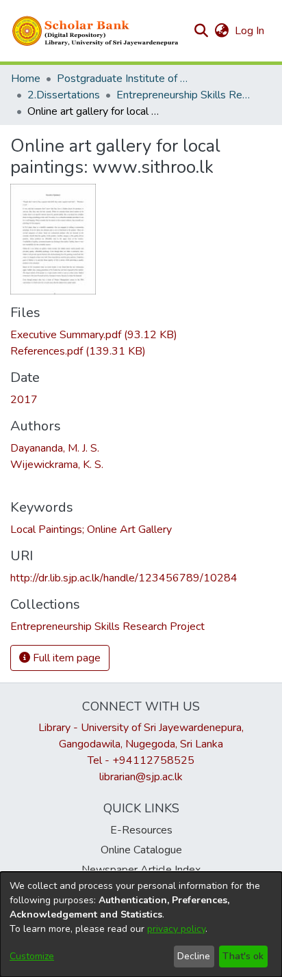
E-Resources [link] (141, 830)
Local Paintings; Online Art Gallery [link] (91, 529)
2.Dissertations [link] (63, 94)
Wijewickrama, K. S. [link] (56, 464)
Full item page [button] (65, 657)
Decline (193, 956)
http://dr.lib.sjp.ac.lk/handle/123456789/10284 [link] (124, 578)
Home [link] (25, 78)
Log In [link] (250, 30)
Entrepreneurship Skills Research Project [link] (184, 94)
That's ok (243, 956)
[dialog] (141, 924)
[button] (95, 31)
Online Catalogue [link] (141, 849)
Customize (32, 956)
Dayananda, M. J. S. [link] (54, 448)
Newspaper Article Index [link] (141, 869)
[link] (93, 334)
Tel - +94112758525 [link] (141, 760)
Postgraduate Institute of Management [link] (125, 78)
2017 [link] (24, 399)
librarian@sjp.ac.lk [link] (141, 776)
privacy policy (176, 928)
